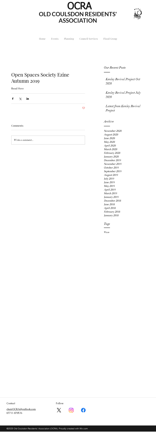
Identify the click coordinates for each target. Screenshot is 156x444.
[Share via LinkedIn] (27, 98)
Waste (106, 232)
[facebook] (147, 49)
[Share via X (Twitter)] (20, 98)
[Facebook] (83, 410)
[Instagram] (71, 410)
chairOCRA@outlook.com (21, 49)
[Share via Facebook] (12, 98)
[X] (59, 410)
